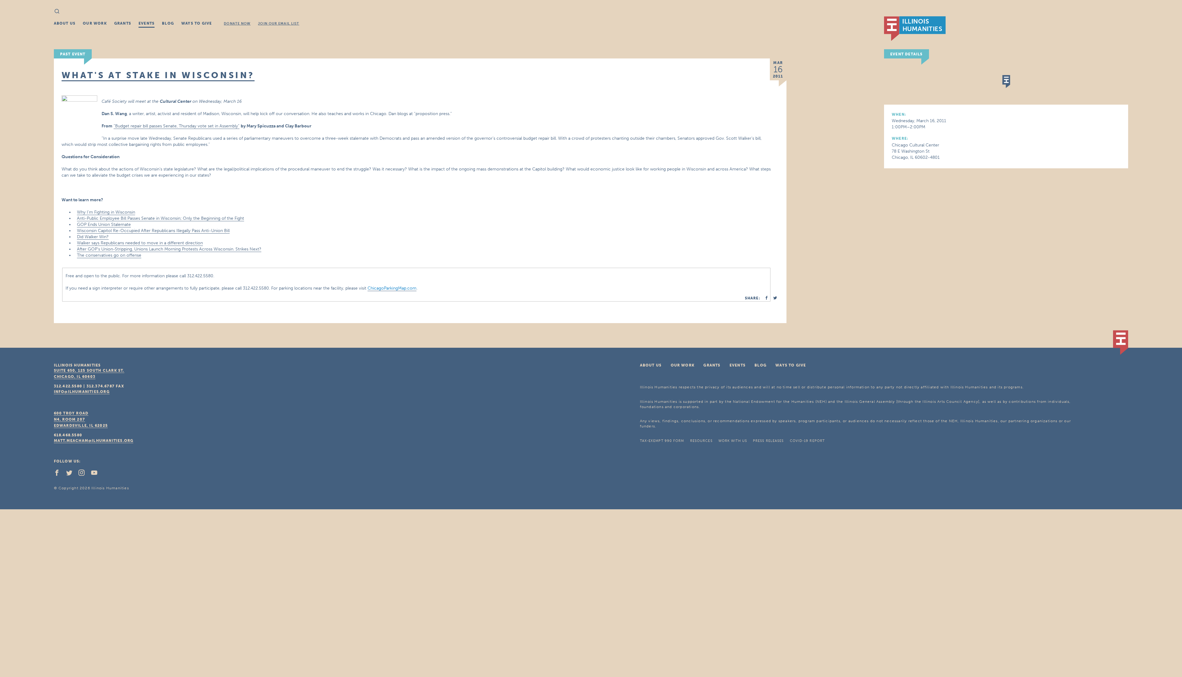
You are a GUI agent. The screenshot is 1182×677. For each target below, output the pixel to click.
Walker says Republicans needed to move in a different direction (140, 243)
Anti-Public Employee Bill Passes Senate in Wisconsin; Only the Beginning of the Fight (160, 218)
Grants (122, 23)
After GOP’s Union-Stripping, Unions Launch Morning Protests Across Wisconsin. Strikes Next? (169, 249)
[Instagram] (84, 474)
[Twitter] (71, 474)
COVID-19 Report (807, 441)
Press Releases (768, 441)
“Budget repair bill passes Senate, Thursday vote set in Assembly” (176, 126)
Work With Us (732, 441)
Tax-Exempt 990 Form (662, 441)
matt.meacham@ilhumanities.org (94, 441)
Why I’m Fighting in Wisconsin (106, 212)
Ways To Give (196, 23)
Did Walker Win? (93, 236)
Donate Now (237, 24)
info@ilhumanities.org (82, 392)
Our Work (95, 23)
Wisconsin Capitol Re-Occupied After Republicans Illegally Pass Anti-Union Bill (153, 230)
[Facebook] (59, 474)
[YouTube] (96, 474)
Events (147, 23)
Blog (168, 23)
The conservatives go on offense (109, 255)
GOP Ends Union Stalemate (104, 224)
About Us (65, 23)
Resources (701, 441)
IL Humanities (915, 28)
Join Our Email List (278, 24)
